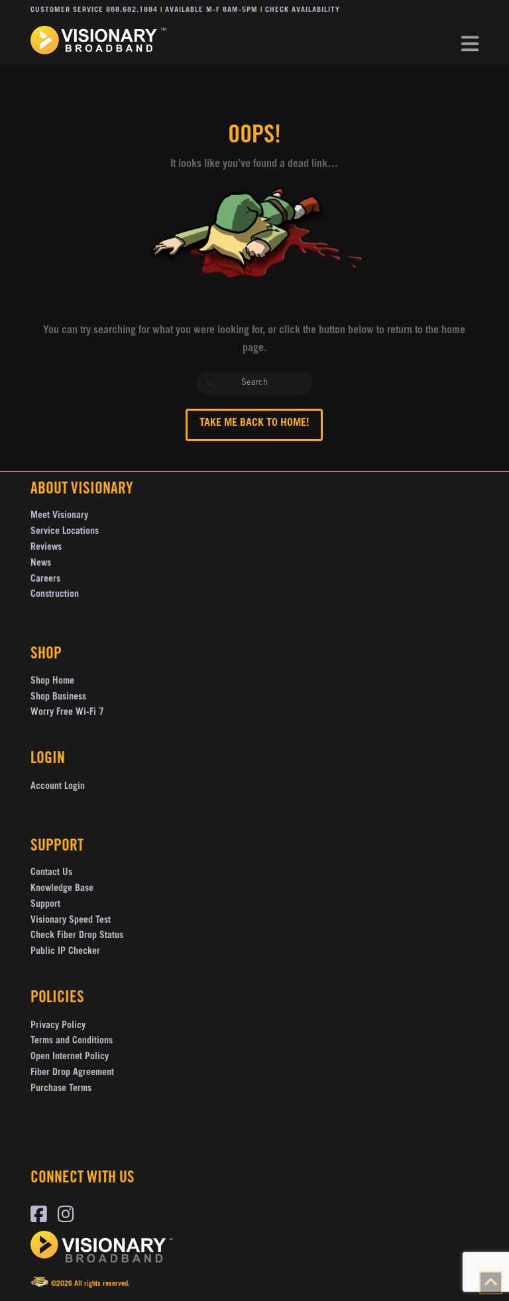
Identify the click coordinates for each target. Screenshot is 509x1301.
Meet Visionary (59, 516)
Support (45, 905)
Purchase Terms (60, 1089)
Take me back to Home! (254, 423)
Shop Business (58, 697)
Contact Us (51, 873)
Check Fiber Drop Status (76, 936)
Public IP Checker (65, 952)
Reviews (46, 547)
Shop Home (52, 681)
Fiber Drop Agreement (72, 1073)
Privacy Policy (57, 1026)
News (40, 563)
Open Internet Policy (69, 1057)
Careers (45, 579)
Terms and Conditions (71, 1041)
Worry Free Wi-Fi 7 (67, 712)
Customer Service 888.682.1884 (94, 10)
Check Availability (302, 10)
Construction (54, 594)
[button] (470, 44)
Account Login (57, 787)
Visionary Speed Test (70, 920)
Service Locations (64, 532)
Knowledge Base (61, 889)
